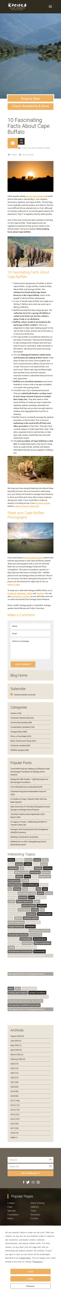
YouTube (40, 593)
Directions (35, 1214)
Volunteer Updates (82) (20, 745)
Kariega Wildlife (33, 922)
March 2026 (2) (17, 1054)
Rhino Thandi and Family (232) (23, 741)
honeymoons (14, 881)
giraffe (40, 893)
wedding (34, 881)
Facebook (12, 593)
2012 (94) (15, 1124)
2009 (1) (14, 1137)
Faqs (10, 1207)
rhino (32, 889)
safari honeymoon (16, 922)
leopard (28, 860)
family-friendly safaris (17, 931)
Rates (10, 1218)
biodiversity (27, 943)
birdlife (11, 901)
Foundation (13, 1214)
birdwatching (35, 935)
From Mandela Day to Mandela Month (26, 787)
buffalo (14, 155)
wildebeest (13, 868)
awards (29, 868)
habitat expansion (24, 901)
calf (22, 868)
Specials (12, 1210)
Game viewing (37, 1203)
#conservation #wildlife (39, 931)
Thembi (25, 881)
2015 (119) (15, 1110)
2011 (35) (15, 1128)
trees (34, 876)
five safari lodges (42, 503)
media (11, 876)
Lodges (11, 1203)
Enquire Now (30, 99)
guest (31, 897)
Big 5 (18, 988)
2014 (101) (15, 1114)
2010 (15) (15, 1133)
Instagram (21, 593)
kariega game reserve (17, 993)
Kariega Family (14, 885)
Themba (38, 868)
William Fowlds (21, 872)
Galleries (34, 1207)
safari (10, 988)
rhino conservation (42, 943)
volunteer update (31, 918)
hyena (10, 864)
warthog (44, 885)
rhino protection (29, 988)
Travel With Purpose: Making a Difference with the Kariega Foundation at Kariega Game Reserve (30, 772)
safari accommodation (26, 947)
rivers (25, 889)
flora (38, 889)
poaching (12, 897)
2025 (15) (15, 1064)
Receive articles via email (24, 695)
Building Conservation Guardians (24, 837)
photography (23, 910)
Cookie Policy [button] (25, 1258)
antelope (48, 868)
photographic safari (26, 893)
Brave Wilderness (30, 885)
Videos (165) (16, 713)
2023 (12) (15, 1073)
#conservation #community (20, 951)
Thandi (11, 947)
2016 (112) (15, 1105)
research (12, 910)
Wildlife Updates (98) (20, 750)
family (27, 876)
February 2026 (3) (18, 1059)
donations (31, 914)
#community (39, 951)
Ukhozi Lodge (14, 584)
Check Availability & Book (30, 106)
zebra (36, 901)
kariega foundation (37, 993)
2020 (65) (15, 1087)
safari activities (28, 906)
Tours (33, 1210)
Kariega (17, 889)
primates (46, 872)
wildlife (18, 918)
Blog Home (19, 675)
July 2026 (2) (16, 1041)
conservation (25, 939)
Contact (34, 1218)
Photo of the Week (29, 148)
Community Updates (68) (21, 722)
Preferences (30, 1286)
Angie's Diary (44, 876)
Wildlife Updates (43, 148)
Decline (30, 1279)
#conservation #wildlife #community (24, 1005)
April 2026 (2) (16, 1050)
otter (10, 872)
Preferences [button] (37, 1262)
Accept (30, 1272)
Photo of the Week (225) (21, 736)
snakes (19, 864)
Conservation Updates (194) (22, 727)
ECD (42, 910)
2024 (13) (15, 1068)
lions (10, 918)
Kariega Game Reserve (35, 196)
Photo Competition (16, 914)
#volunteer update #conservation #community (28, 997)
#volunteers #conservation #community (25, 1001)
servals (44, 864)
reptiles (19, 876)
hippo (45, 860)
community (13, 939)
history (11, 860)
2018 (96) (15, 1096)
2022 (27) (15, 1077)
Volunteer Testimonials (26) (22, 718)
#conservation (40, 939)
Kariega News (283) (19, 732)
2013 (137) (15, 1119)
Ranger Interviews (16, 926)
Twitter (30, 593)
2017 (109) (15, 1100)
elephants (41, 906)
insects (20, 860)
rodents (27, 864)
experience (41, 897)
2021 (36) (15, 1082)
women (49, 893)
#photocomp (14, 906)
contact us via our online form (26, 506)
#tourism (23, 897)
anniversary (35, 872)
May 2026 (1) (16, 1045)
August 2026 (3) (17, 1036)
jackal (35, 864)
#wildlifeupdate (44, 914)
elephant (12, 893)
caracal (37, 860)
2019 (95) (15, 1091)
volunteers (30, 926)
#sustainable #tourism (18, 935)
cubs (45, 889)
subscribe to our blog (21, 596)
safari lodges (14, 943)
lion (10, 889)
